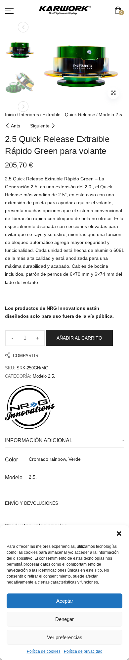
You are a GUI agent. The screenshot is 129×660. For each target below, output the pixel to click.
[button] (119, 533)
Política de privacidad (83, 651)
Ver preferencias (64, 637)
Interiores (29, 114)
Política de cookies (44, 651)
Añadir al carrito (79, 338)
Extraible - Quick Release (68, 114)
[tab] (64, 441)
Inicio (10, 114)
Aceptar (64, 601)
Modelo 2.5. (111, 114)
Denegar (64, 619)
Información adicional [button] (38, 440)
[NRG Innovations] (30, 407)
